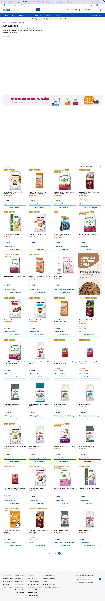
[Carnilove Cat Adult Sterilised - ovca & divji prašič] (40, 519)
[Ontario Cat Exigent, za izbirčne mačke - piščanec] (15, 180)
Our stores (8, 5)
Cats (9, 22)
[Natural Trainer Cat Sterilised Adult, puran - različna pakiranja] (15, 350)
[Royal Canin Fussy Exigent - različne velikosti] (40, 350)
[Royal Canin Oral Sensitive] (65, 519)
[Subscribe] (100, 579)
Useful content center (95, 15)
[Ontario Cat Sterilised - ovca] (15, 308)
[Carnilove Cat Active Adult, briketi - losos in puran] (90, 350)
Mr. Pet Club (19, 5)
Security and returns (34, 584)
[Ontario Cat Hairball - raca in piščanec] (15, 434)
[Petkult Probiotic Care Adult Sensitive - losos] (65, 223)
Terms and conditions (34, 587)
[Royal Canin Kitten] (65, 265)
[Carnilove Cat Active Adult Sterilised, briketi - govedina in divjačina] (15, 477)
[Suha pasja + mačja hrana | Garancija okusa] (90, 274)
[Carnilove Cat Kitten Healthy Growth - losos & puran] (90, 180)
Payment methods (33, 581)
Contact (45, 581)
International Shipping (34, 590)
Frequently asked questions (51, 587)
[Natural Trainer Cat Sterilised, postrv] (65, 434)
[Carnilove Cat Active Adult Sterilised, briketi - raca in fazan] (65, 350)
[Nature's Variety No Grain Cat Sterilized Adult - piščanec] (40, 180)
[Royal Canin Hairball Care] (15, 392)
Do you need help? (49, 578)
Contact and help (20, 590)
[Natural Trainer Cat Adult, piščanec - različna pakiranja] (65, 180)
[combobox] (25, 9)
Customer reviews (33, 595)
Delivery (30, 578)
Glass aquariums (8, 587)
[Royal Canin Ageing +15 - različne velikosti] (40, 392)
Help (90, 5)
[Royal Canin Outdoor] (65, 392)
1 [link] (44, 553)
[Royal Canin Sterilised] (40, 434)
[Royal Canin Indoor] (90, 392)
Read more (6, 36)
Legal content (19, 592)
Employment (19, 587)
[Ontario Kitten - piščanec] (40, 477)
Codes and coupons (49, 584)
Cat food (13, 22)
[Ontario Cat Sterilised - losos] (40, 223)
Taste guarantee (32, 592)
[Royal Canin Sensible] (90, 519)
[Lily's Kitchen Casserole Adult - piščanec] (15, 519)
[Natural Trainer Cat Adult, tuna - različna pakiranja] (90, 223)
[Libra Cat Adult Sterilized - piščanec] (90, 477)
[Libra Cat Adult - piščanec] (15, 223)
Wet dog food (7, 581)
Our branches (19, 584)
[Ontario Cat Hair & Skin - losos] (40, 308)
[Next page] (59, 553)
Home (4, 22)
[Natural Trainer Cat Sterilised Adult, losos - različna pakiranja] (15, 265)
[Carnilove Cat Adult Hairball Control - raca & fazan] (90, 308)
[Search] (38, 9)
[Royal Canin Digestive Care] (90, 434)
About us (18, 578)
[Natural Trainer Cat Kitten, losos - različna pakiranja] (65, 477)
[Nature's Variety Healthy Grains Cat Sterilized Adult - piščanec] (40, 265)
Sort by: (82, 166)
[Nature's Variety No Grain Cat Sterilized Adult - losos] (65, 308)
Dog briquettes (8, 578)
